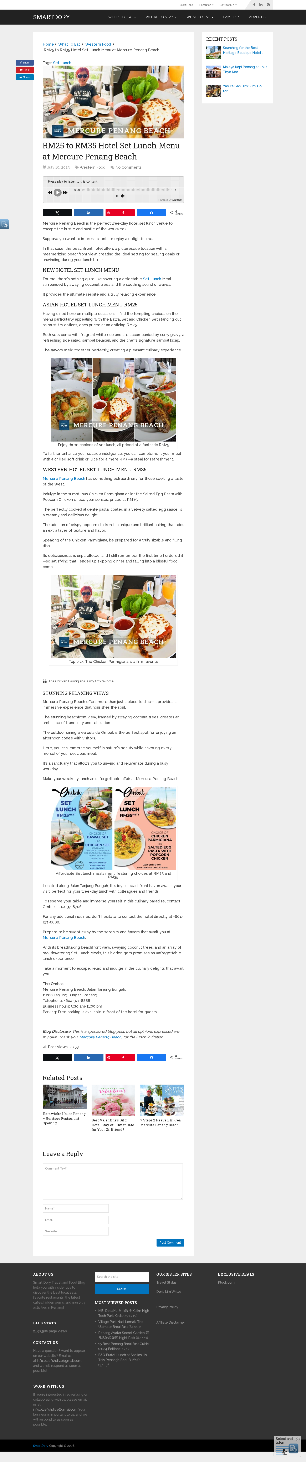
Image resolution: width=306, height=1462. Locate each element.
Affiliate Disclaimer (170, 1322)
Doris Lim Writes (169, 1292)
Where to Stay (159, 17)
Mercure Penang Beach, (100, 1037)
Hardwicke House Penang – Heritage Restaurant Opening (64, 1118)
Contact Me (226, 4)
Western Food (92, 167)
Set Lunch (62, 63)
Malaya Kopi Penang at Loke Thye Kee (245, 69)
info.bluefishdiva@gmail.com (59, 1361)
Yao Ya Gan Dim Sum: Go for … (242, 88)
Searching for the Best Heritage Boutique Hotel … (243, 50)
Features (205, 4)
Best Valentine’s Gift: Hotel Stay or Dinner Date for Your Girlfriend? (113, 1125)
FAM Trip (231, 17)
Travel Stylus (166, 1282)
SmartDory (51, 17)
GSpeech (177, 200)
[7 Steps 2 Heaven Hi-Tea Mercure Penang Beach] (162, 1100)
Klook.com (226, 1282)
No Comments (128, 167)
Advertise (258, 17)
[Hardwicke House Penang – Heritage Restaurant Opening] (65, 1097)
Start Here (186, 4)
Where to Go (120, 17)
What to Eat (198, 17)
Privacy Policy (167, 1307)
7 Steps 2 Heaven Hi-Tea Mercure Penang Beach (160, 1122)
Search (122, 1288)
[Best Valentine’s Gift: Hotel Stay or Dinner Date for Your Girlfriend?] (114, 1100)
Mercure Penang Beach (64, 478)
